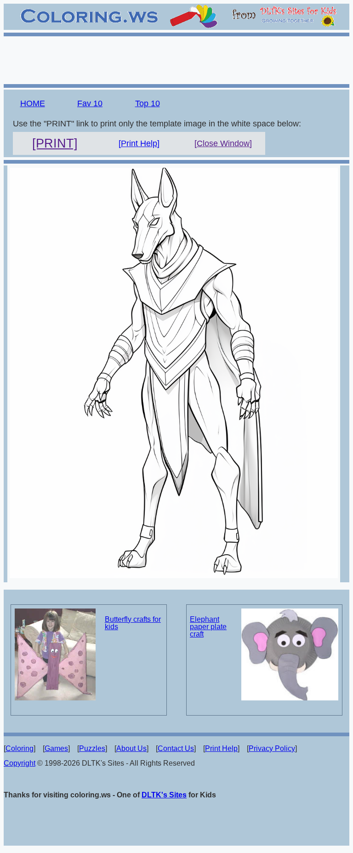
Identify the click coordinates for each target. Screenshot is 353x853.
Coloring (20, 748)
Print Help (221, 748)
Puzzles (92, 748)
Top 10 (147, 103)
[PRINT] (55, 143)
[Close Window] (223, 143)
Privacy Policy (272, 748)
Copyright (19, 763)
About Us (131, 748)
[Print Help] (139, 143)
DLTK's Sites (164, 795)
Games (56, 748)
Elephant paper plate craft (208, 626)
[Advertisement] (176, 59)
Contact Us (176, 748)
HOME (32, 103)
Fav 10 (89, 103)
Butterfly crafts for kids (133, 623)
